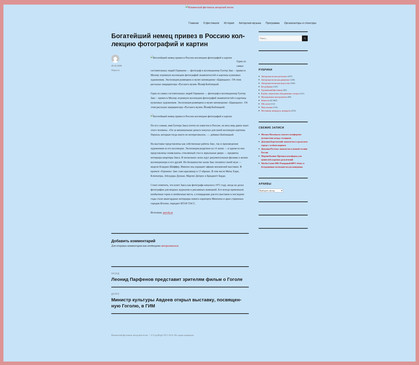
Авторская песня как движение (275, 79)
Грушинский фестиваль (272, 90)
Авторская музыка (250, 23)
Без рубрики (267, 86)
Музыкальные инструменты (274, 96)
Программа (273, 23)
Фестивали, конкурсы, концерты (276, 110)
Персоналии (266, 107)
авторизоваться (169, 245)
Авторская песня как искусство (275, 83)
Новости (115, 70)
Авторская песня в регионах (274, 76)
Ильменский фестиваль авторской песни (129, 335)
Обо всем (265, 103)
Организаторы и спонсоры (300, 23)
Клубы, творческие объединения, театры (280, 93)
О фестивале (211, 23)
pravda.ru (168, 212)
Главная (194, 23)
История (229, 23)
